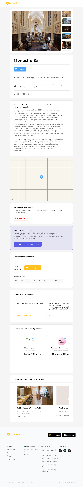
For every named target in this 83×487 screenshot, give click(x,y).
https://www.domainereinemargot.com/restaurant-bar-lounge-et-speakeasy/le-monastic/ (42, 86)
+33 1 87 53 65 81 (23, 94)
